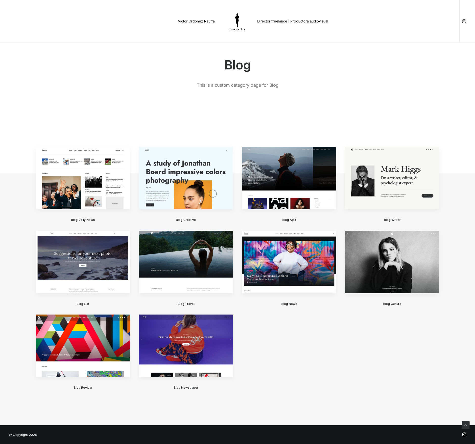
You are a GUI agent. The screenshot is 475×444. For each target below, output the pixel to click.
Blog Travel (186, 304)
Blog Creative (186, 220)
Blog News (289, 304)
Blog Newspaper (186, 387)
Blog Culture (392, 304)
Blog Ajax (289, 220)
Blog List (82, 304)
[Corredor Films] (237, 21)
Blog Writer (392, 220)
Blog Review (83, 387)
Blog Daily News (83, 220)
